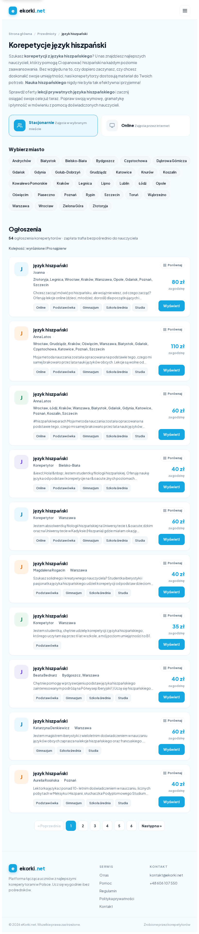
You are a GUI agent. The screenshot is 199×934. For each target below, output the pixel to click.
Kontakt (106, 906)
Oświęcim (20, 195)
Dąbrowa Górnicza (172, 161)
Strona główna (20, 34)
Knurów (147, 172)
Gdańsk (18, 172)
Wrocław (46, 206)
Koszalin (169, 172)
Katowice (124, 172)
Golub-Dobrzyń (67, 172)
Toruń (133, 195)
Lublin (124, 183)
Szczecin (112, 195)
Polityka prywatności (117, 898)
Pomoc (106, 883)
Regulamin (108, 891)
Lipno (105, 183)
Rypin (90, 195)
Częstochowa (135, 161)
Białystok (48, 161)
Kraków (63, 183)
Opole (161, 183)
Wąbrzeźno (157, 195)
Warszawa (20, 206)
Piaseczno (46, 195)
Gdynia (40, 172)
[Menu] (185, 10)
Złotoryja (100, 206)
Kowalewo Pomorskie (29, 183)
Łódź (142, 183)
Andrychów (21, 161)
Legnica (85, 183)
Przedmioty (46, 34)
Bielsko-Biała (76, 161)
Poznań (70, 195)
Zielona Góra (73, 206)
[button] (172, 265)
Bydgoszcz (105, 161)
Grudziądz (98, 172)
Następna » (152, 826)
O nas (104, 875)
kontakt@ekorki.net (166, 875)
